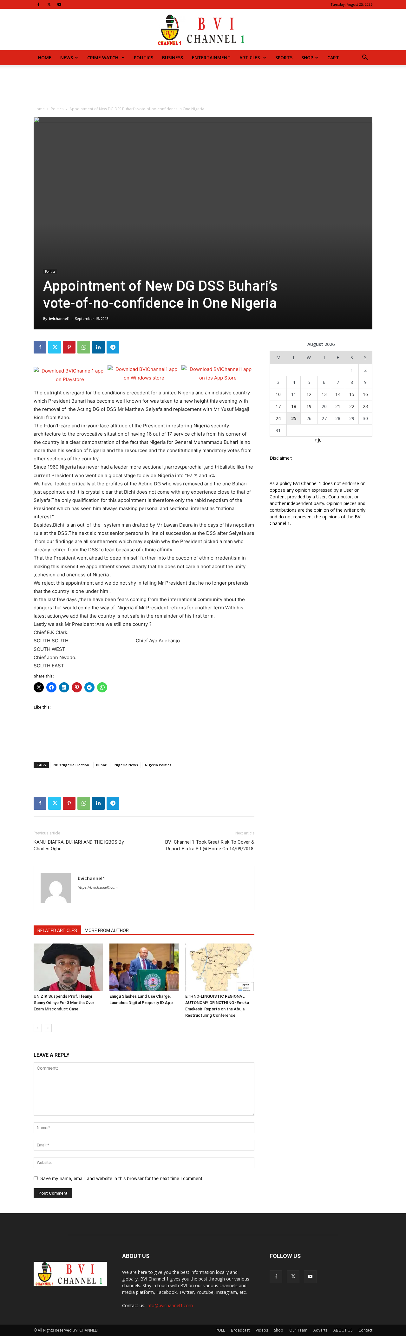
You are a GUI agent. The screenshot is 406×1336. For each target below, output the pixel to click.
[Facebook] (38, 4)
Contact (365, 1330)
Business (172, 58)
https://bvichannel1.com (98, 887)
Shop (307, 58)
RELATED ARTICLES (57, 930)
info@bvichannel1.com (170, 1305)
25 (293, 418)
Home (44, 58)
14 (337, 394)
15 (351, 394)
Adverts (320, 1330)
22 (351, 406)
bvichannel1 (59, 318)
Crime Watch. (103, 58)
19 (308, 406)
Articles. (250, 58)
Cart (333, 58)
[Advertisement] (203, 87)
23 (365, 406)
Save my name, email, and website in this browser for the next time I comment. (122, 1178)
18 (293, 406)
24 (278, 418)
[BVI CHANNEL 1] (203, 30)
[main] (144, 529)
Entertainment (211, 58)
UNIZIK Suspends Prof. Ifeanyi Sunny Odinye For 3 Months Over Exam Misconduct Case (64, 1002)
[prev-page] (38, 1028)
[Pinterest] (69, 347)
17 (278, 406)
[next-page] (48, 1028)
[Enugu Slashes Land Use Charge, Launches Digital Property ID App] (144, 967)
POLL (220, 1330)
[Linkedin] (98, 347)
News (66, 58)
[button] (364, 58)
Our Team (298, 1330)
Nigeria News (126, 764)
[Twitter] (49, 4)
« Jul (318, 440)
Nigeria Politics (158, 764)
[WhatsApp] (83, 347)
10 (278, 394)
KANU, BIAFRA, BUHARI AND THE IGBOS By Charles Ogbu (79, 845)
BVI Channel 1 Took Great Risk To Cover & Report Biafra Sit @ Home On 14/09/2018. (209, 845)
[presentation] (144, 529)
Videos (262, 1330)
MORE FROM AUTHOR (107, 930)
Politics (143, 58)
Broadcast (240, 1330)
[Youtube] (59, 4)
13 (324, 394)
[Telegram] (113, 347)
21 (337, 406)
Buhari (102, 764)
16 (365, 394)
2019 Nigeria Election (71, 764)
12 (308, 394)
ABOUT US (342, 1330)
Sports (283, 58)
